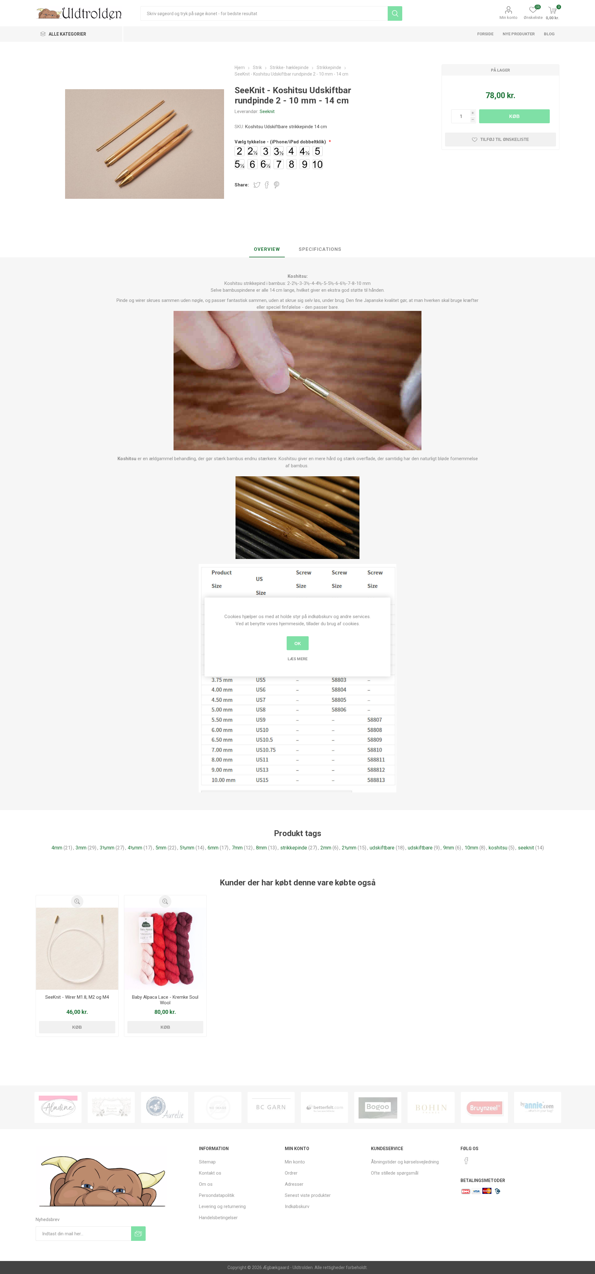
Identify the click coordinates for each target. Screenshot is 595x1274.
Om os (206, 1184)
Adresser (294, 1184)
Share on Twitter (256, 184)
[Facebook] (466, 1161)
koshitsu (498, 848)
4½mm (135, 848)
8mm (261, 848)
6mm (213, 848)
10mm (471, 848)
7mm (237, 848)
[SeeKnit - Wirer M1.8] (77, 949)
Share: (242, 185)
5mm (161, 848)
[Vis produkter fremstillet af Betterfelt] (271, 1107)
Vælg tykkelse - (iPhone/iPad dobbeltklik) (281, 142)
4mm (56, 848)
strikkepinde (293, 848)
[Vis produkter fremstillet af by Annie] (484, 1107)
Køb (514, 116)
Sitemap (207, 1162)
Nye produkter (519, 34)
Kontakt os (210, 1173)
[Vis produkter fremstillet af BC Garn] (217, 1107)
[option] (58, 1107)
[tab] (267, 249)
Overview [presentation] (267, 249)
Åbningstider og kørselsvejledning (405, 1162)
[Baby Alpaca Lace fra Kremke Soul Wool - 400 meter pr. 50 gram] (165, 949)
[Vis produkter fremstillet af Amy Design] (58, 1107)
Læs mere (297, 659)
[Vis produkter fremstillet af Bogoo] (324, 1107)
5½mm (187, 848)
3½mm (107, 848)
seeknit (526, 848)
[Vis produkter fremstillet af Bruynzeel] (431, 1107)
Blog (549, 34)
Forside (485, 34)
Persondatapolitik (216, 1195)
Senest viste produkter (308, 1195)
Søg (395, 13)
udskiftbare (382, 848)
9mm (448, 848)
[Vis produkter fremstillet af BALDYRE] (164, 1107)
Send (138, 1233)
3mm (81, 848)
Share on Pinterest (276, 184)
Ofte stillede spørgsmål (394, 1173)
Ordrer (291, 1173)
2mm (325, 848)
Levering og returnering (222, 1206)
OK (297, 643)
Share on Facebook (266, 184)
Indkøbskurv (297, 1206)
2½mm (349, 848)
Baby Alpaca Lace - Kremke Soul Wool (165, 1000)
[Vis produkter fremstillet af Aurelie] (111, 1107)
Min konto (509, 17)
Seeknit (267, 111)
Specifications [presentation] (320, 249)
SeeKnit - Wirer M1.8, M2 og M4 (77, 997)
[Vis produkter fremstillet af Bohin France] (377, 1107)
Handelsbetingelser (218, 1217)
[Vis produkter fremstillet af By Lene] (537, 1107)
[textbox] (264, 13)
